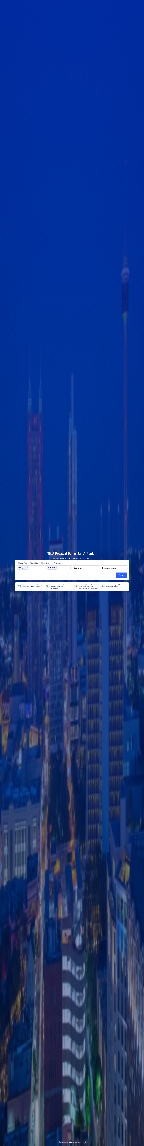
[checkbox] (57, 563)
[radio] (22, 563)
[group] (30, 568)
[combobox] (30, 568)
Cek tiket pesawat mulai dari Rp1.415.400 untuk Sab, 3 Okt (71, 558)
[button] (126, 3)
